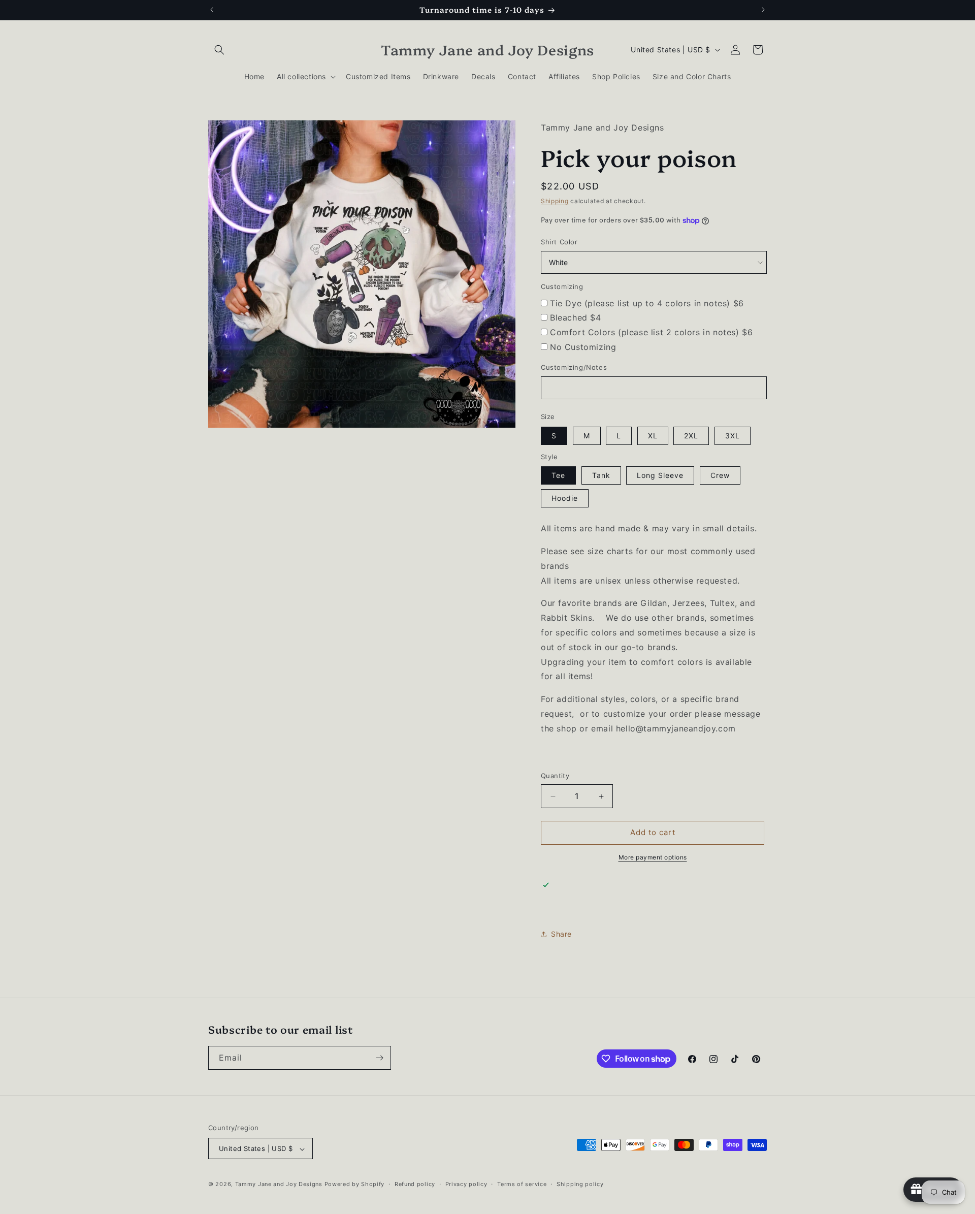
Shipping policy (580, 1184)
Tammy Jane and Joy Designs (278, 1184)
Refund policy (415, 1184)
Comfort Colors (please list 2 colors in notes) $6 (651, 332)
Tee (558, 475)
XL (653, 435)
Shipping (555, 201)
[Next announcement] (763, 9)
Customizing (562, 286)
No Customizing (583, 347)
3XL (732, 435)
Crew (720, 475)
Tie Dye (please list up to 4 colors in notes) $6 (647, 303)
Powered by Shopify (354, 1184)
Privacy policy (466, 1184)
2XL (691, 435)
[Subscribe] (379, 1058)
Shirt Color (559, 242)
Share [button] (561, 934)
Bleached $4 (575, 318)
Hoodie (564, 498)
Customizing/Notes (574, 367)
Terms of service (521, 1184)
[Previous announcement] (212, 9)
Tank (601, 475)
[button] (219, 50)
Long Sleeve (660, 475)
